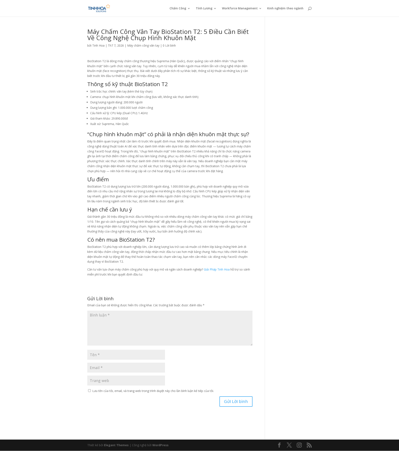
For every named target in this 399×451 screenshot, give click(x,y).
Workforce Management (240, 8)
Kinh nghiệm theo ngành (285, 8)
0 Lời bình (169, 45)
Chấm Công (178, 8)
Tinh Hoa (98, 45)
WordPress (160, 445)
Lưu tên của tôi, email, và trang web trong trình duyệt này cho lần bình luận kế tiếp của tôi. (153, 391)
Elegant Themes (116, 445)
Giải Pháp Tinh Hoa (217, 269)
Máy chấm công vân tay (143, 45)
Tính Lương (204, 8)
